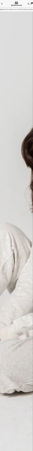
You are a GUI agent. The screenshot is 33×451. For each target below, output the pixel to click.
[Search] (28, 4)
